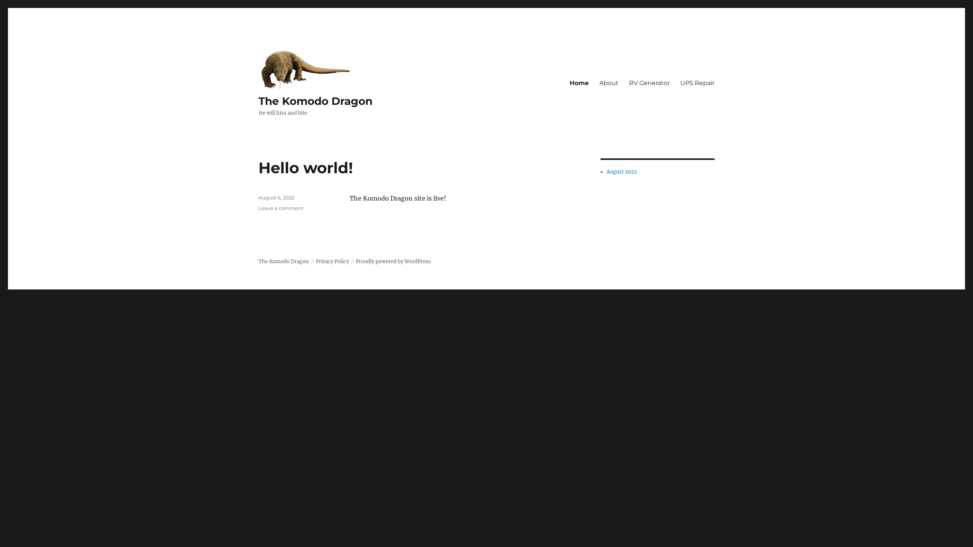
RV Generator (649, 83)
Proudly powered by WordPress (393, 261)
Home (579, 83)
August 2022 (622, 172)
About (608, 83)
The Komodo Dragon (315, 101)
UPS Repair (697, 83)
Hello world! (305, 167)
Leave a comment (280, 208)
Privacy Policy (332, 261)
